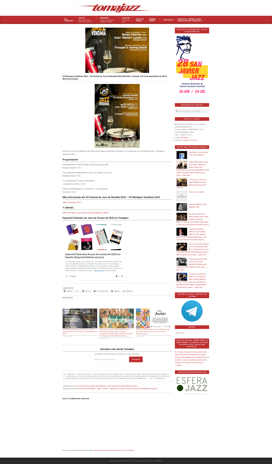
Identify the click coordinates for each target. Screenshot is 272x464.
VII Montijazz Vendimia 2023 (136, 378)
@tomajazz (185, 137)
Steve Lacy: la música (196, 192)
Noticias (137, 374)
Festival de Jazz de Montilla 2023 (111, 376)
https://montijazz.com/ (72, 202)
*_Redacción (128, 374)
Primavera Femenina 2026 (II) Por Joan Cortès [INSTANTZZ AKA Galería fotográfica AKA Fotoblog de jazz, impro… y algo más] (191, 264)
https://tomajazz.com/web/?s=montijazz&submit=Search (86, 213)
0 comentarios (159, 378)
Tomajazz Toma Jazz (190, 140)
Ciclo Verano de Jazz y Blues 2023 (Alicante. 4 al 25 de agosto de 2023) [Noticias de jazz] (106, 386)
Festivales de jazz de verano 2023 (109, 374)
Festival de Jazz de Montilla (87, 376)
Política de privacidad (116, 461)
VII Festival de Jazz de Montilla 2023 (93, 378)
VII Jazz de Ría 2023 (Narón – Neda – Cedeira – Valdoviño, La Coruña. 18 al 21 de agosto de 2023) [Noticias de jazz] (116, 389)
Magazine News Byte (141, 461)
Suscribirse (136, 359)
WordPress (159, 461)
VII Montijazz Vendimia (116, 378)
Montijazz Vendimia (133, 376)
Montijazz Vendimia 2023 (150, 376)
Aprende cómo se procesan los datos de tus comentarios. (114, 450)
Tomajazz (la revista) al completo (155, 374)
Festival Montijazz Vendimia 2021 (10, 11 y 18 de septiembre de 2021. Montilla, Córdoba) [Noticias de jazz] (80, 331)
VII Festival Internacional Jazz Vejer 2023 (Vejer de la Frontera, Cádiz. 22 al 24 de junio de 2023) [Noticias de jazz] (153, 331)
